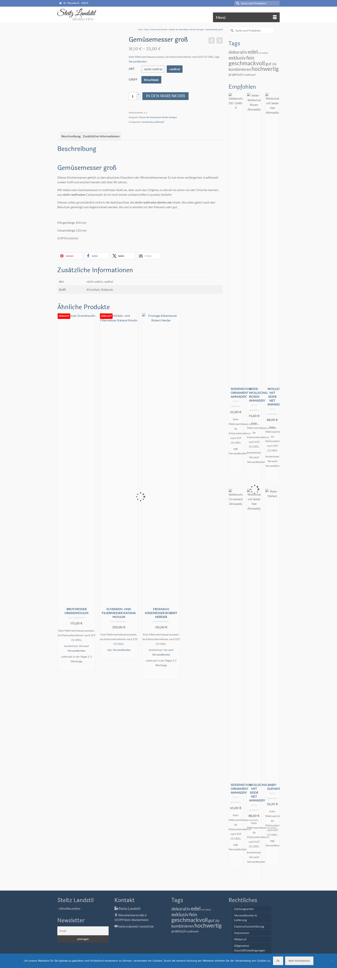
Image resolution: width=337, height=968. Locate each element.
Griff (133, 79)
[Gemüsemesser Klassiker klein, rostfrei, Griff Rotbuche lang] (65, 45)
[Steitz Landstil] (92, 14)
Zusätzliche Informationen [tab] (101, 136)
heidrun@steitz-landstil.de (136, 926)
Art (132, 68)
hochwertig (147, 122)
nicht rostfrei (153, 69)
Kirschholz (151, 80)
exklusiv (237, 58)
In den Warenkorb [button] (161, 674)
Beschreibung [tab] (71, 136)
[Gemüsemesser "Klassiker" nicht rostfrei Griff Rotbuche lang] (82, 45)
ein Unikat (263, 53)
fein (250, 58)
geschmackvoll (247, 63)
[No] (332, 961)
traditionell (158, 122)
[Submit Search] (237, 3)
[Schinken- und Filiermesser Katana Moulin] (211, 40)
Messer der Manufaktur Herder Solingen (158, 117)
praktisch (236, 74)
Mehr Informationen (299, 960)
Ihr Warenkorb (76, 3)
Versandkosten (138, 61)
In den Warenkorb (165, 96)
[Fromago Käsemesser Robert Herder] (219, 40)
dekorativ (238, 52)
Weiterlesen (76, 667)
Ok (278, 960)
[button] (70, 255)
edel (253, 52)
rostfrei (174, 69)
